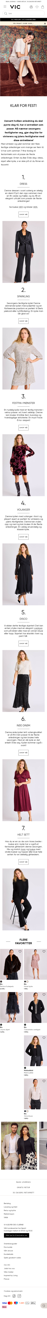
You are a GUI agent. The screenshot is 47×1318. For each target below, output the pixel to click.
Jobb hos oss (9, 1268)
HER (21, 207)
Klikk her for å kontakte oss (16, 1235)
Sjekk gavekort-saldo (12, 1258)
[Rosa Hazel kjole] (27, 981)
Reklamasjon (9, 1214)
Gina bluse (28, 1116)
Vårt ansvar (8, 1251)
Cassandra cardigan (32, 1030)
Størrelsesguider (10, 1244)
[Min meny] (31, 7)
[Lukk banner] (45, 23)
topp (23, 849)
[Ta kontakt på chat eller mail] (43, 1305)
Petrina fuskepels (7, 986)
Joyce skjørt (5, 1030)
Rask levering (23, 1182)
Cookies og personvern (13, 1291)
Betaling (7, 1203)
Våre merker (8, 1272)
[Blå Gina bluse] (25, 1111)
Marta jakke (28, 1073)
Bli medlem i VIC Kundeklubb (23, 19)
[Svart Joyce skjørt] (1, 1025)
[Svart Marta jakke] (25, 1068)
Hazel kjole (28, 986)
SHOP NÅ (24, 321)
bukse (32, 849)
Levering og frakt (10, 1207)
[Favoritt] (20, 951)
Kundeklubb (8, 1254)
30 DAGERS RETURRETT (23, 1193)
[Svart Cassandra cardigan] (25, 1025)
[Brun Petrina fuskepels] (1, 981)
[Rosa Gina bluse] (27, 1111)
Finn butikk (8, 1247)
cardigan (38, 628)
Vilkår (6, 1217)
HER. (35, 207)
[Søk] (5, 13)
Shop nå (24, 214)
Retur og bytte (10, 1210)
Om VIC (7, 1265)
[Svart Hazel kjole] (25, 981)
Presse (6, 1279)
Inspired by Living (10, 1275)
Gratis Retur (23, 1187)
